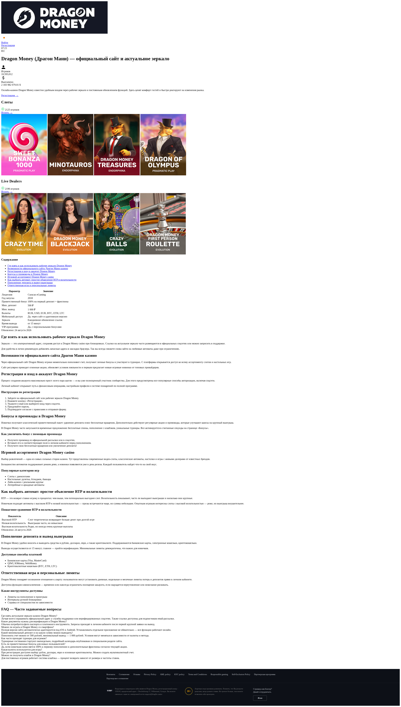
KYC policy (179, 674)
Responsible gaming (219, 674)
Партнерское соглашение (117, 678)
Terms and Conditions (197, 674)
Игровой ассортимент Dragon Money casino (31, 277)
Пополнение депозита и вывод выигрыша (30, 282)
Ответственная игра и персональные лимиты (32, 285)
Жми (260, 698)
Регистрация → (9, 95)
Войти (4, 42)
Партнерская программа (264, 674)
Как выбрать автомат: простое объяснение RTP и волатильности (42, 279)
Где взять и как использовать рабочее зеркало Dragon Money (40, 265)
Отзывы (136, 674)
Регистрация (8, 45)
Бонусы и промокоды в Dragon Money (28, 274)
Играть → (7, 112)
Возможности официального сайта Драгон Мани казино (38, 268)
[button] (200, 615)
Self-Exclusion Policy (241, 674)
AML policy (165, 674)
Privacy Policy (150, 674)
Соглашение (124, 674)
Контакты (111, 674)
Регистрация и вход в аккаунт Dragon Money (31, 271)
